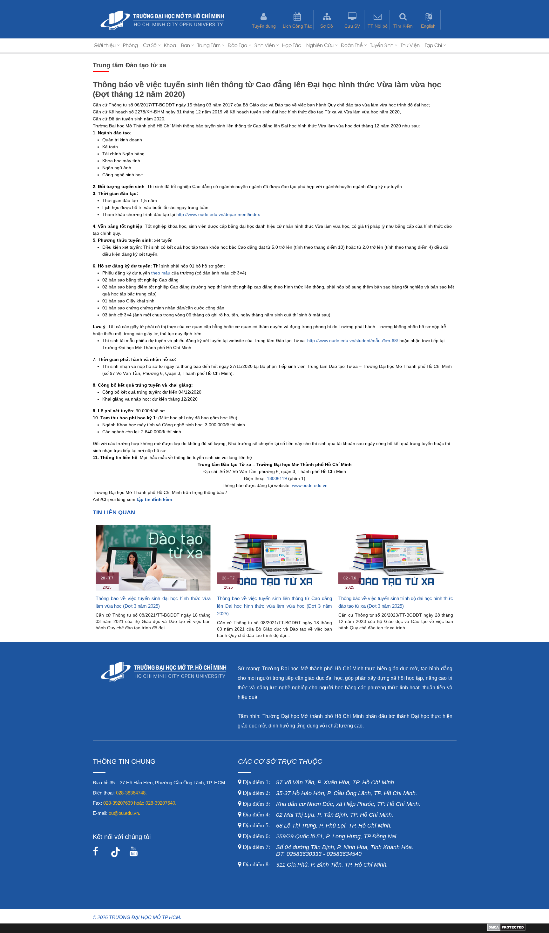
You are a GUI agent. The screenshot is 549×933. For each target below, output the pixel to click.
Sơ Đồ (326, 26)
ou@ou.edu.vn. (124, 813)
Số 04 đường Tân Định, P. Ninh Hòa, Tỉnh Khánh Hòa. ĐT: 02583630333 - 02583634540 (327, 850)
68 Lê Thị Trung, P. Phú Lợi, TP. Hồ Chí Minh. (316, 825)
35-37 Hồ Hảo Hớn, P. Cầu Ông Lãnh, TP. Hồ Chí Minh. (329, 793)
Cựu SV (352, 26)
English (428, 26)
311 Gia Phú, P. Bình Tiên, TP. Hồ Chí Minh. (315, 865)
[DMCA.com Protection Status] (506, 929)
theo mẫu (160, 272)
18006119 (277, 478)
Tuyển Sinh (381, 45)
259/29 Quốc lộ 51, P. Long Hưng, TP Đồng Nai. (320, 836)
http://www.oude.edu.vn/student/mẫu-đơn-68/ (352, 340)
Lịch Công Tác (297, 26)
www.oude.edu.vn (310, 485)
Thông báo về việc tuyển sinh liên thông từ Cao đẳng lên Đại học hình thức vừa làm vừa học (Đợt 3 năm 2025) (274, 606)
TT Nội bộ (378, 26)
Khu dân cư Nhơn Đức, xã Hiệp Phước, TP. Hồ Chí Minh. (330, 804)
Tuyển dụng (264, 26)
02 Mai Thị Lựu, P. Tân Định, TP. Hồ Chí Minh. (317, 815)
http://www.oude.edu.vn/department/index (218, 214)
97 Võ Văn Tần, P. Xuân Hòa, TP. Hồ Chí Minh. (318, 782)
